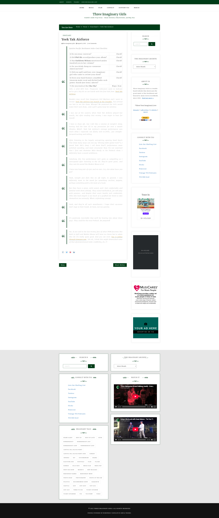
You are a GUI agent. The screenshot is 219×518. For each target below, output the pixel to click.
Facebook (143, 148)
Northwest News (86, 473)
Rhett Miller (120, 265)
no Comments (92, 43)
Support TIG (124, 7)
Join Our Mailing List (148, 144)
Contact (110, 7)
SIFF (74, 485)
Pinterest (143, 169)
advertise (145, 110)
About (61, 2)
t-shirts (153, 110)
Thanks (76, 2)
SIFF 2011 (93, 485)
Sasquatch (95, 481)
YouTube (142, 160)
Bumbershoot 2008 (70, 445)
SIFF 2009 (83, 485)
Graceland (67, 35)
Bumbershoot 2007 (84, 441)
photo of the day (95, 477)
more (145, 112)
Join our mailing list (89, 2)
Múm (63, 265)
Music (91, 7)
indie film (87, 465)
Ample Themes (126, 513)
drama (94, 457)
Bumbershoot (68, 441)
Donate (69, 2)
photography (81, 477)
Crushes (66, 457)
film (89, 461)
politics (66, 481)
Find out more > (148, 98)
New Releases (92, 469)
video (98, 493)
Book (100, 437)
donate (136, 110)
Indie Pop (98, 465)
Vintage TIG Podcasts (148, 173)
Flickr (141, 165)
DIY (74, 457)
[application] (135, 396)
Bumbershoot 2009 (87, 445)
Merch (136, 7)
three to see (78, 489)
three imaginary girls (69, 43)
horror (66, 465)
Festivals (80, 461)
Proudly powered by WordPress (99, 513)
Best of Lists (90, 437)
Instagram (143, 156)
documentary (84, 457)
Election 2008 (68, 461)
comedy (92, 453)
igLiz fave (76, 465)
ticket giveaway (92, 489)
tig (81, 493)
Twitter (142, 152)
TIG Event (89, 493)
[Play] (116, 407)
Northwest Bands (70, 473)
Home (82, 7)
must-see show (68, 469)
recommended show (80, 481)
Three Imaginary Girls (109, 14)
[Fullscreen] (155, 407)
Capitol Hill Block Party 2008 (74, 453)
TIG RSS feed (144, 177)
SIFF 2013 (66, 489)
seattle (66, 485)
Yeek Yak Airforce (75, 39)
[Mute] (152, 407)
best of (79, 437)
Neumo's (81, 469)
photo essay (67, 477)
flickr (97, 461)
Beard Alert (67, 437)
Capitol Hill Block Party (72, 449)
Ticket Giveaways (69, 493)
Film (100, 7)
